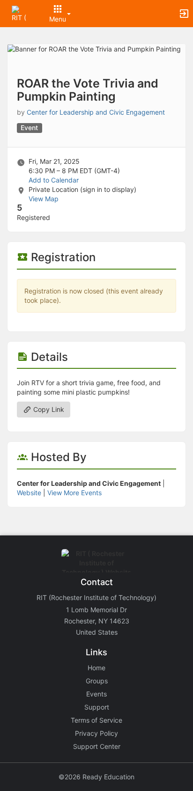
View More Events (74, 493)
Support (96, 707)
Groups (97, 681)
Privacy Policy (96, 733)
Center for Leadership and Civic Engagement (96, 112)
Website (29, 493)
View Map (44, 199)
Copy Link (47, 409)
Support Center (96, 746)
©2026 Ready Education (96, 777)
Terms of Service (96, 720)
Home (96, 668)
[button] (19, 13)
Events (96, 694)
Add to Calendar (54, 180)
